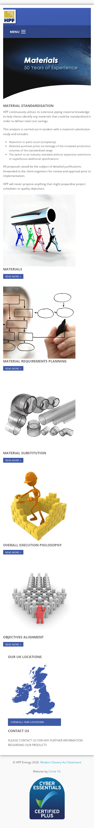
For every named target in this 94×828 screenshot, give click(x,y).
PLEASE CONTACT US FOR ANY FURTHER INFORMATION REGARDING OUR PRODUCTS (45, 742)
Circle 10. (54, 771)
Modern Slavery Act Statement (60, 762)
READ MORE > (13, 276)
